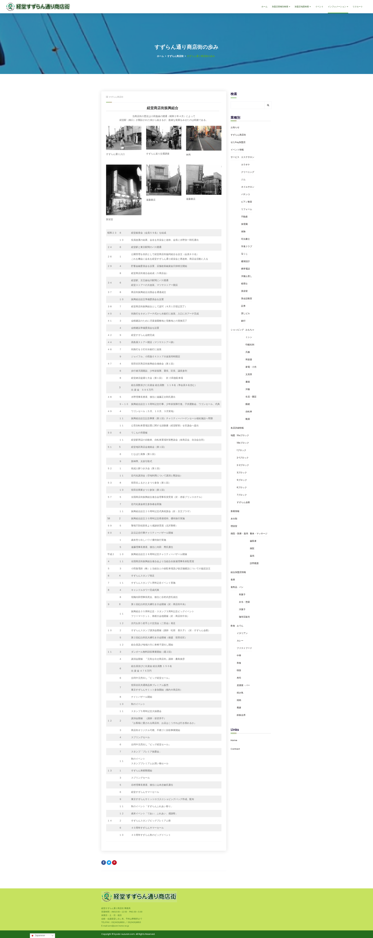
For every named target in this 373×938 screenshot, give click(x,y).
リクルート (358, 6)
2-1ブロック (243, 457)
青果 (233, 579)
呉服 (248, 352)
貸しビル (245, 313)
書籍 (248, 381)
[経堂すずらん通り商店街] (38, 6)
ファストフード (244, 648)
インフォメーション (337, 6)
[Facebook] (103, 862)
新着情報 (235, 511)
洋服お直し (246, 276)
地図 (233, 435)
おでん (240, 625)
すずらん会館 (243, 502)
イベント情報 (237, 149)
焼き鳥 (240, 692)
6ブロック (242, 487)
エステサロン (247, 157)
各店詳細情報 (237, 427)
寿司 (239, 677)
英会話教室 (246, 298)
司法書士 (245, 238)
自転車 (249, 411)
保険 (243, 231)
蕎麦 (239, 707)
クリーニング (247, 171)
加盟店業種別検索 (280, 6)
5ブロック (242, 479)
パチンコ (245, 194)
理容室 (234, 526)
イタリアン (242, 633)
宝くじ (244, 253)
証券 (243, 305)
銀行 (243, 320)
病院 (252, 548)
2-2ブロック (243, 465)
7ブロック (242, 494)
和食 (239, 662)
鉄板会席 (241, 715)
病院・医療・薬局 (239, 533)
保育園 (244, 224)
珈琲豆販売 (244, 616)
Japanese (39, 935)
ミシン (249, 337)
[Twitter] (109, 862)
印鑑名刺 (250, 344)
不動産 (244, 216)
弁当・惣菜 (244, 601)
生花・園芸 (251, 396)
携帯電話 (245, 268)
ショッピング (237, 329)
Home (234, 740)
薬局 (252, 555)
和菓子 (242, 594)
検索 (234, 94)
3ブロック (242, 472)
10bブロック (243, 442)
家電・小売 (251, 366)
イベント (319, 6)
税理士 (244, 283)
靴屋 (248, 418)
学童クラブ (246, 246)
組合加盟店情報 (238, 572)
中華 (239, 655)
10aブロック (243, 435)
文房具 (249, 374)
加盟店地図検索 (302, 6)
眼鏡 (248, 404)
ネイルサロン (247, 186)
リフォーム (246, 209)
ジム (243, 179)
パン (241, 587)
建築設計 (245, 261)
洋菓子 (242, 609)
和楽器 (249, 359)
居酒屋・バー (243, 685)
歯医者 (253, 540)
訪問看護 (254, 563)
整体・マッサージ (258, 533)
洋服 (248, 389)
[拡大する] (137, 129)
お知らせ (235, 127)
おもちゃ (250, 329)
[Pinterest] (114, 862)
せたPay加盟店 (238, 142)
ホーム (264, 6)
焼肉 (239, 700)
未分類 (234, 518)
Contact (235, 748)
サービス (235, 157)
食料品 (234, 587)
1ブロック (241, 450)
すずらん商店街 (175, 56)
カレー (240, 640)
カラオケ (245, 164)
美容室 (244, 291)
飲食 (233, 625)
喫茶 (239, 670)
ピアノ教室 (246, 201)
